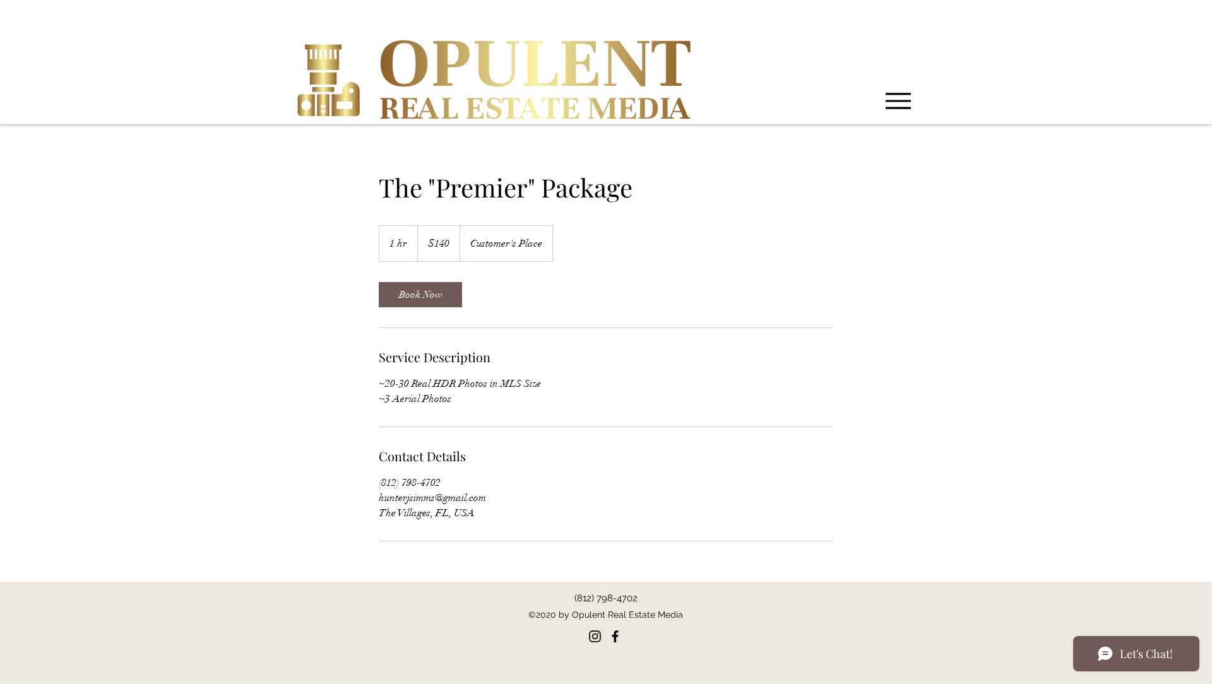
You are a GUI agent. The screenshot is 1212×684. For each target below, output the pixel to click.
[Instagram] (595, 636)
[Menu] (898, 101)
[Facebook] (615, 636)
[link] (420, 294)
